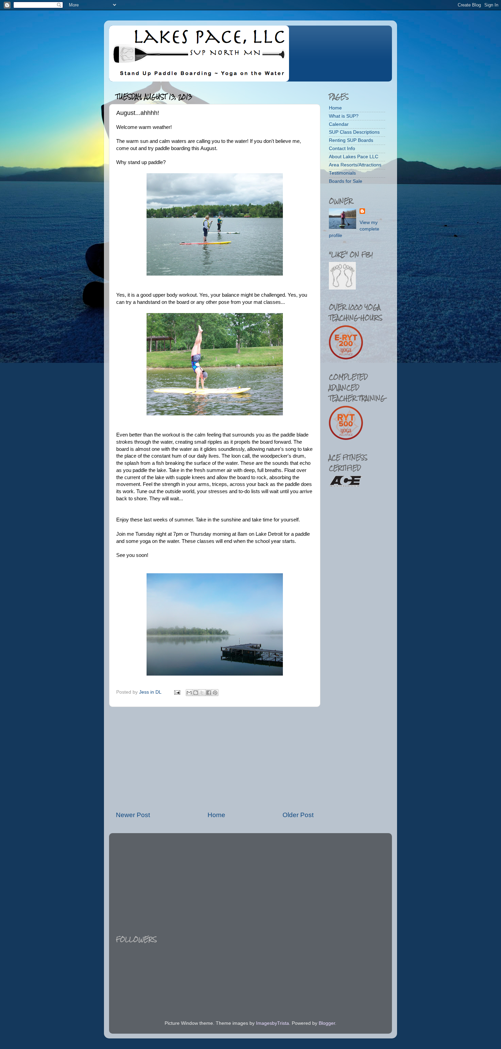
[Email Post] (177, 692)
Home (216, 814)
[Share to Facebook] (208, 692)
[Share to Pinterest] (215, 692)
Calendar (339, 124)
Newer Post (133, 814)
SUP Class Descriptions (354, 132)
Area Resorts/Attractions (355, 164)
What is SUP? (344, 116)
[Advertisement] (215, 758)
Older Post (298, 814)
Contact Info (342, 148)
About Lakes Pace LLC (353, 156)
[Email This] (189, 692)
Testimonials (342, 173)
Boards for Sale (345, 181)
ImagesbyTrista (272, 1023)
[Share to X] (202, 692)
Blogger (327, 1023)
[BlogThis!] (195, 692)
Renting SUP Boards (351, 140)
